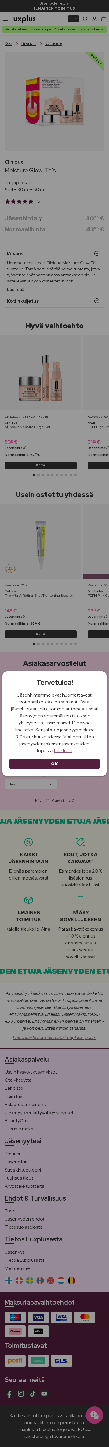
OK (54, 763)
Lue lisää (63, 751)
